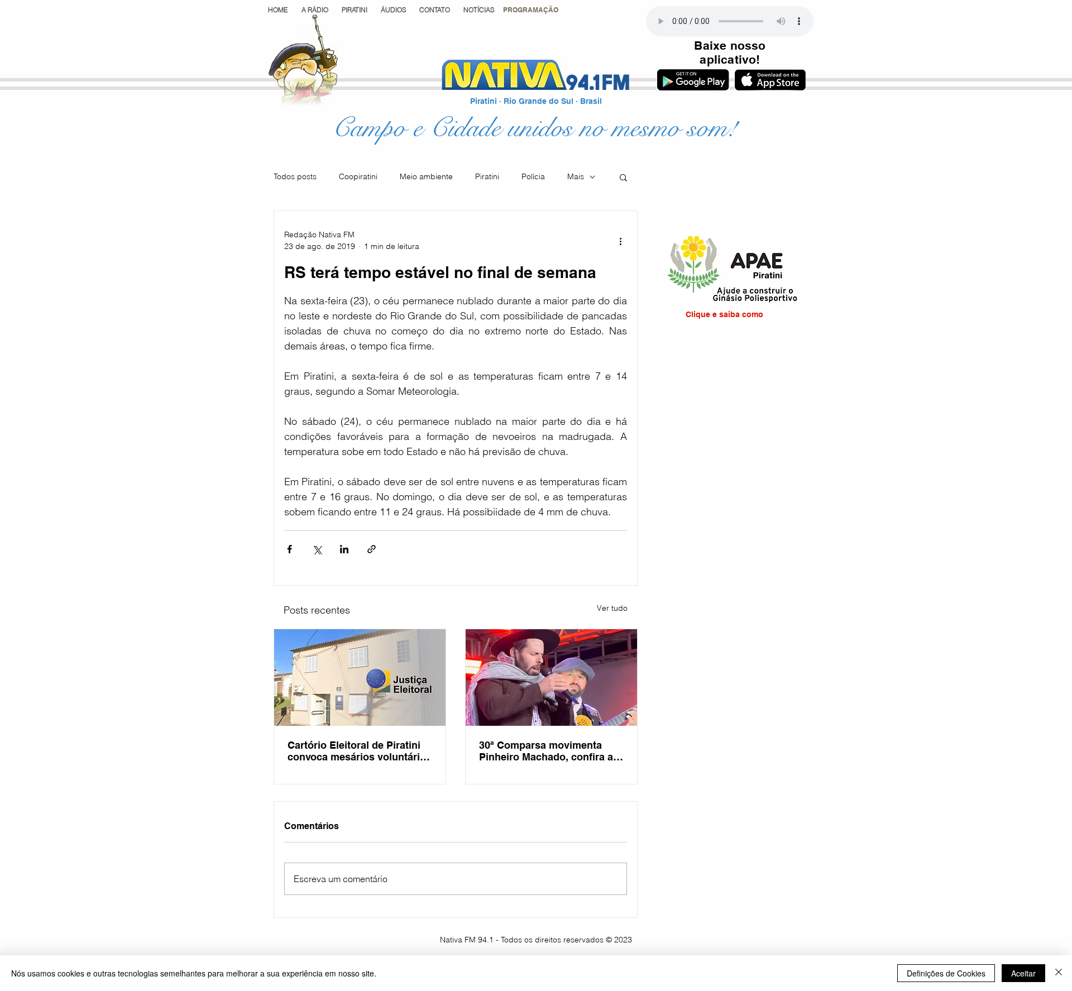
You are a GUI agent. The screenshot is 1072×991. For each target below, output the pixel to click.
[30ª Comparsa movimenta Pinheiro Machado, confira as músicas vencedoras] (551, 677)
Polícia (533, 176)
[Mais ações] (620, 240)
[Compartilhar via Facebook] (289, 549)
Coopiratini (358, 176)
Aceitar (1023, 973)
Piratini (487, 176)
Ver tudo (612, 608)
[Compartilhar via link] (371, 549)
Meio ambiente (426, 176)
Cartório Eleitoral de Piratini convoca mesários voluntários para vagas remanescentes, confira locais (360, 751)
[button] (530, 10)
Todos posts (295, 176)
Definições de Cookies (946, 973)
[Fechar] (1058, 973)
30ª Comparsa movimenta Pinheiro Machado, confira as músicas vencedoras (549, 751)
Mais (575, 176)
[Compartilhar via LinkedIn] (344, 549)
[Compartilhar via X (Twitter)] (317, 549)
